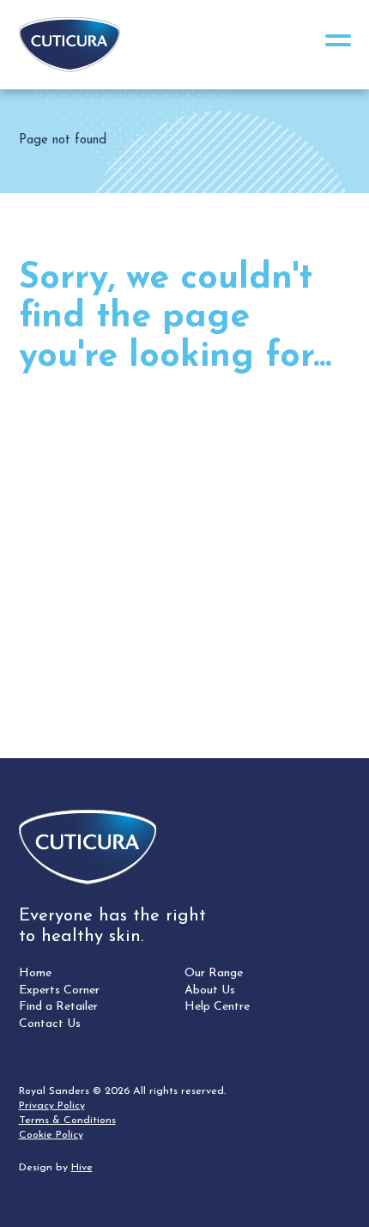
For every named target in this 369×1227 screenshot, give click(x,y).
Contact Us (50, 1023)
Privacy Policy (52, 1106)
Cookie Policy (51, 1135)
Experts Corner (59, 990)
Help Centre (217, 1006)
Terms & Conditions (67, 1120)
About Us (209, 990)
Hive (82, 1168)
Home (35, 973)
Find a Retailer (58, 1006)
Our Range (213, 973)
